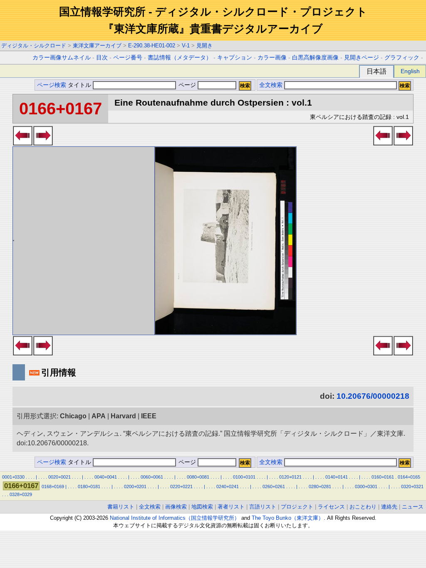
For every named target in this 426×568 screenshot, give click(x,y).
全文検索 (270, 85)
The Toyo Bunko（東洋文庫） (288, 518)
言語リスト (262, 507)
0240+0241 (227, 486)
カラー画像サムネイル (61, 57)
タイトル (80, 85)
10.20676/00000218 (373, 396)
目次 (102, 57)
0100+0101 (244, 476)
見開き (204, 45)
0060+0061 (152, 476)
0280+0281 (320, 486)
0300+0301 (366, 486)
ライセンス (331, 507)
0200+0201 (135, 486)
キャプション (234, 57)
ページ (187, 85)
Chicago (73, 416)
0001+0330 (13, 476)
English (410, 71)
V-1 (186, 45)
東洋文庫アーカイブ (97, 45)
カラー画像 (272, 57)
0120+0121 (290, 476)
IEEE (148, 416)
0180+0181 (89, 486)
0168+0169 (53, 486)
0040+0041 (105, 476)
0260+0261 (274, 486)
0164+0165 (409, 476)
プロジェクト (297, 507)
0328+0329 (21, 494)
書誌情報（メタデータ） (180, 57)
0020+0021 (59, 476)
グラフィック (401, 57)
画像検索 (176, 507)
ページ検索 (51, 85)
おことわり (362, 507)
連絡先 (389, 507)
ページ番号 (127, 57)
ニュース (413, 507)
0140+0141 (336, 476)
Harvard (123, 416)
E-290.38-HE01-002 (151, 45)
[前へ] (22, 143)
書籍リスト (120, 507)
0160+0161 (383, 476)
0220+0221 (181, 486)
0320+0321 (412, 486)
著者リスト (231, 507)
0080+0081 (198, 476)
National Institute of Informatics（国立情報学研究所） (175, 518)
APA (99, 416)
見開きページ (361, 57)
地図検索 (202, 507)
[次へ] (43, 143)
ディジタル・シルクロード (33, 45)
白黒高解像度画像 (315, 57)
